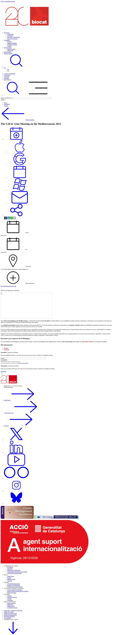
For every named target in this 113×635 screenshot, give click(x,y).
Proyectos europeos (12, 38)
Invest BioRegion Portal (13, 583)
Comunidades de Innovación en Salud (17, 572)
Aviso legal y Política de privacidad (13, 610)
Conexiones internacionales (14, 573)
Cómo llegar (7, 400)
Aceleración (10, 34)
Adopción (6, 76)
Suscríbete (3, 371)
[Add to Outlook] (19, 203)
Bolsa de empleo (8, 53)
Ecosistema (10, 567)
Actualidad (7, 40)
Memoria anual (11, 579)
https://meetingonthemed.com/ (8, 286)
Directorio (10, 569)
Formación (10, 35)
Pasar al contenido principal (8, 1)
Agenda (9, 46)
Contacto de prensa (12, 607)
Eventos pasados (29, 120)
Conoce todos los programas (14, 589)
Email (2, 358)
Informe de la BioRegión (13, 570)
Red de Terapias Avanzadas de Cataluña (17, 591)
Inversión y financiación (13, 37)
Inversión (6, 78)
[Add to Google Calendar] (19, 164)
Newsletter (10, 600)
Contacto (6, 425)
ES (5, 68)
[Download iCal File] (19, 177)
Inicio (5, 102)
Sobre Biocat (7, 79)
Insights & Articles (12, 44)
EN (8, 69)
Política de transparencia (10, 615)
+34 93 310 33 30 (9, 413)
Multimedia (10, 50)
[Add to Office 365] (19, 190)
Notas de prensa (11, 49)
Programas (7, 32)
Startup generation (12, 43)
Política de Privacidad (23, 363)
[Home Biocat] (27, 30)
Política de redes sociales (10, 613)
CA (8, 71)
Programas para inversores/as (14, 586)
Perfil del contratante (9, 616)
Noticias (9, 41)
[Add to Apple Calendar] (19, 152)
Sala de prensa (7, 47)
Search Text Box (5, 98)
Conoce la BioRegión (9, 73)
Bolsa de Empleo (11, 592)
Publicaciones (7, 52)
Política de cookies (9, 612)
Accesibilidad (7, 618)
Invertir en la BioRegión (13, 585)
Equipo (9, 578)
